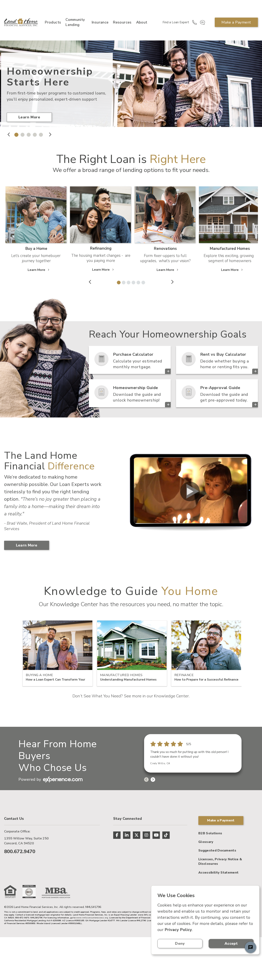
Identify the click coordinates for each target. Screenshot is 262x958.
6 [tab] (142, 282)
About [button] (141, 22)
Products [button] (53, 22)
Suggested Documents (217, 850)
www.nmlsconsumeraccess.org (92, 917)
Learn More (29, 117)
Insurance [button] (100, 22)
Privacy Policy (178, 929)
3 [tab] (28, 134)
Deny (180, 943)
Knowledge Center (171, 696)
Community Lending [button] (75, 22)
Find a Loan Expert (176, 22)
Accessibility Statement (218, 872)
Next (50, 134)
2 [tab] (21, 134)
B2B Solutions (210, 833)
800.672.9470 (19, 851)
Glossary (205, 842)
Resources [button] (122, 22)
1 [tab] (15, 134)
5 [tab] (40, 134)
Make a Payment (236, 22)
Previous (9, 134)
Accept (231, 943)
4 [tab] (34, 134)
